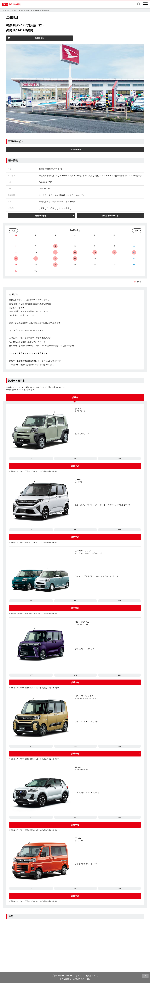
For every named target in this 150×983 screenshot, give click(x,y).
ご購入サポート (16, 10)
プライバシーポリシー (62, 975)
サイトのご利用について (87, 975)
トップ (5, 10)
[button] (139, 4)
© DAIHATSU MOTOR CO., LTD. (75, 979)
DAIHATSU (24, 4)
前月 (13, 231)
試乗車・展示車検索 (32, 10)
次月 (137, 231)
